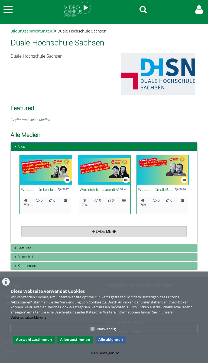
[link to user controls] (199, 9)
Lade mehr (105, 232)
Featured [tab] (24, 248)
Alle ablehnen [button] (110, 339)
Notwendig (106, 328)
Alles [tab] (21, 147)
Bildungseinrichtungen (31, 31)
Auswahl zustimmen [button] (34, 339)
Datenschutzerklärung (28, 317)
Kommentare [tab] (27, 266)
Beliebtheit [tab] (25, 257)
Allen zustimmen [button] (75, 339)
